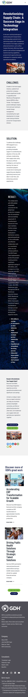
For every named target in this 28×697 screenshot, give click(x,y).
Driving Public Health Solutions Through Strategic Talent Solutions (13, 551)
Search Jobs (5, 665)
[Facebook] (8, 444)
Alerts (11, 692)
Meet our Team (6, 644)
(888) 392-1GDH (11, 681)
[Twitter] (10, 444)
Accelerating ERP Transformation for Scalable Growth (14, 494)
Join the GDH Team (7, 642)
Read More (9, 522)
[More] (10, 446)
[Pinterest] (15, 444)
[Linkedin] (13, 444)
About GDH (4, 640)
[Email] (18, 444)
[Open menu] (25, 3)
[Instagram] (11, 673)
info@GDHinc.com (21, 681)
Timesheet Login (6, 660)
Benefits (4, 667)
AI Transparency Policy (19, 692)
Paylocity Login (6, 662)
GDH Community (6, 646)
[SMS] (8, 446)
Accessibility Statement (12, 688)
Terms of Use (22, 688)
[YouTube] (19, 673)
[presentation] (14, 480)
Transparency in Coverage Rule (11, 690)
